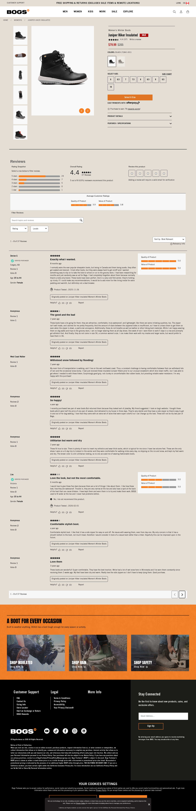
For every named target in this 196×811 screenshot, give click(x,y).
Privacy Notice (80, 803)
